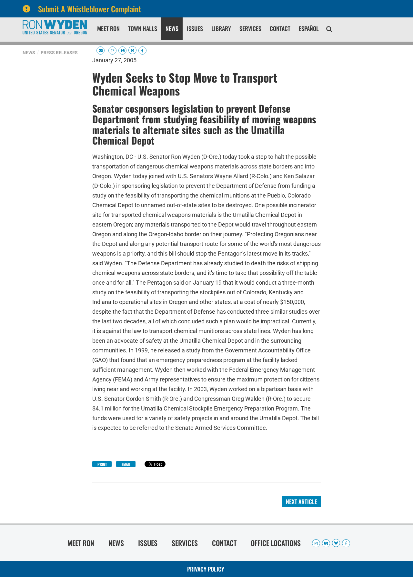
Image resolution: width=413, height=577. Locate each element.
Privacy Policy (205, 569)
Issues (195, 28)
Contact (280, 28)
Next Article (301, 501)
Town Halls (142, 28)
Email (126, 464)
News (172, 28)
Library (221, 28)
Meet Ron (108, 28)
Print (102, 464)
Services (250, 28)
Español (309, 28)
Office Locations (276, 543)
